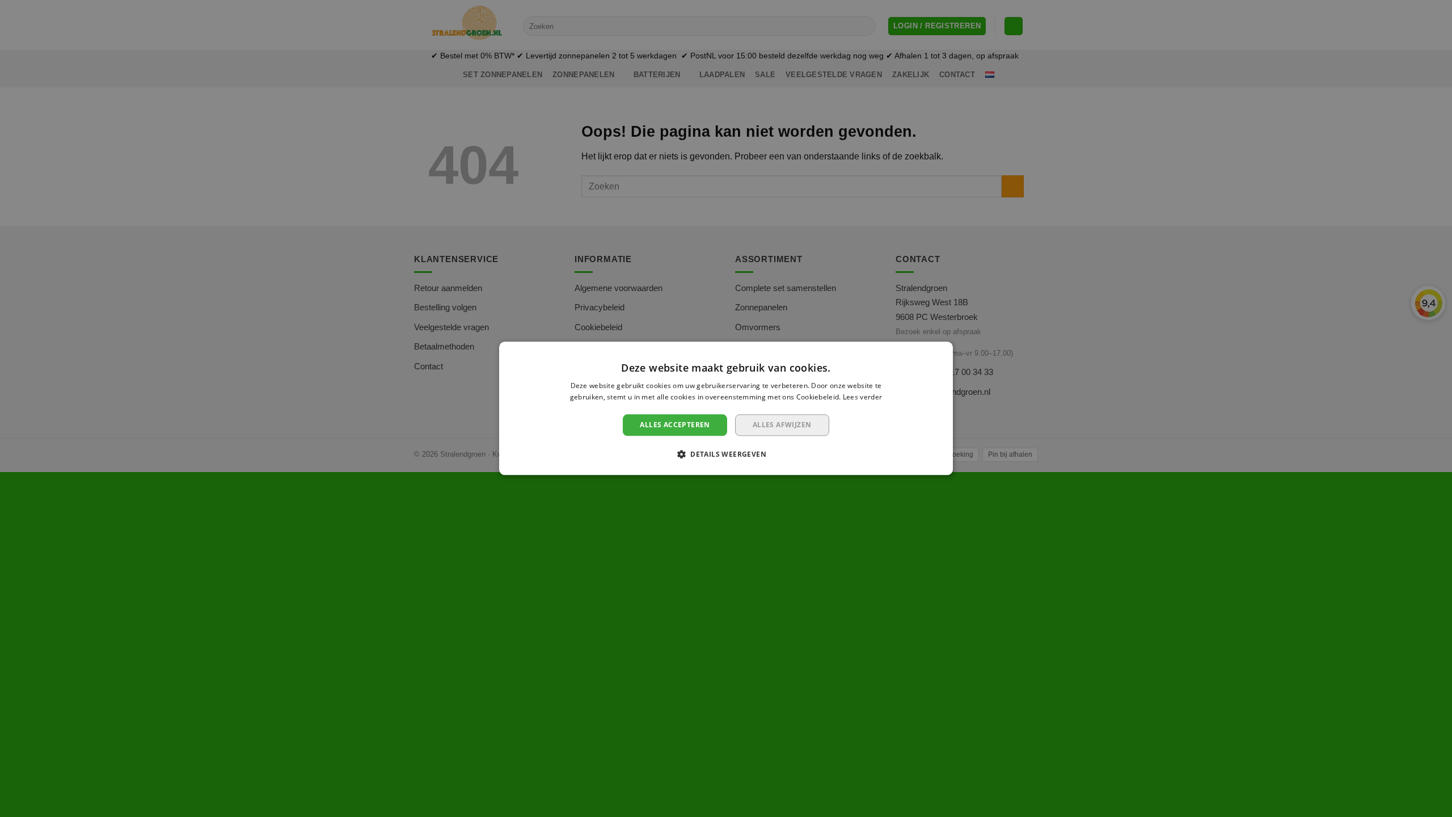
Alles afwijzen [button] (782, 424)
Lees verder (862, 397)
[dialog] (726, 408)
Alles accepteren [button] (675, 424)
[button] (726, 454)
